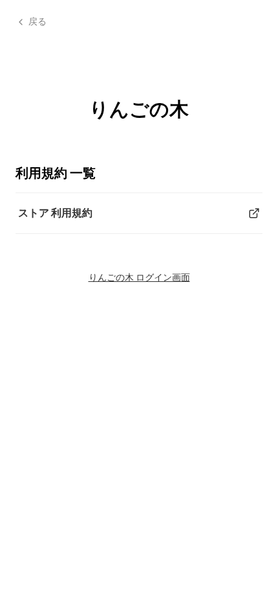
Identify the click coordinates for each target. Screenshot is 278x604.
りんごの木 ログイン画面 (139, 277)
